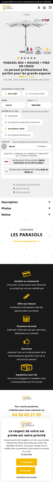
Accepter (28, 462)
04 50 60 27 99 (26, 415)
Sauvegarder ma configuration (27, 184)
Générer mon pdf (22, 188)
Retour (27, 14)
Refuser (27, 470)
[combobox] (13, 105)
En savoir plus (26, 454)
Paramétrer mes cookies (26, 477)
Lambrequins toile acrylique (25, 160)
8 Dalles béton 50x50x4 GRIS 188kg (24, 169)
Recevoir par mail (23, 192)
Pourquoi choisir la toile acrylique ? (35, 111)
